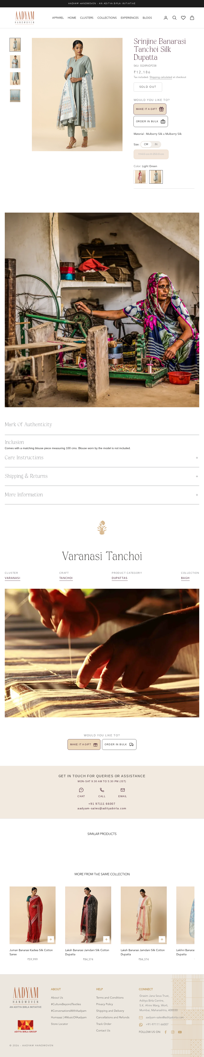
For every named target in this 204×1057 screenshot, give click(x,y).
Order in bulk (147, 121)
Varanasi (12, 578)
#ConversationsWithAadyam (68, 1011)
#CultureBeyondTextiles (66, 1004)
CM (146, 144)
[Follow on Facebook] (166, 1032)
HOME (72, 18)
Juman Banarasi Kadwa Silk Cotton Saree (31, 952)
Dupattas (120, 578)
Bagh (185, 578)
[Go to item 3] (15, 79)
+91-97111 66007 (157, 1024)
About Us (57, 998)
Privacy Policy (104, 1004)
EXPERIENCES (130, 18)
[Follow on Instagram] (173, 1032)
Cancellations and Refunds (112, 1017)
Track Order (103, 1024)
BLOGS (147, 18)
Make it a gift (146, 109)
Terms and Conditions (110, 998)
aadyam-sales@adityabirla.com (102, 808)
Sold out (147, 87)
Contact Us (103, 1030)
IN (156, 144)
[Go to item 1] (15, 45)
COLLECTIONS (107, 18)
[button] (102, 458)
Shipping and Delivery (110, 1011)
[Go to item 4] (15, 96)
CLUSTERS (86, 18)
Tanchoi (66, 578)
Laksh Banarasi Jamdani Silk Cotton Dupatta (87, 952)
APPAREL (58, 18)
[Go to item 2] (15, 62)
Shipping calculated (161, 77)
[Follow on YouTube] (180, 1032)
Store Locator (59, 1024)
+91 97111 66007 (101, 803)
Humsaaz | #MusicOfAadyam (69, 1017)
